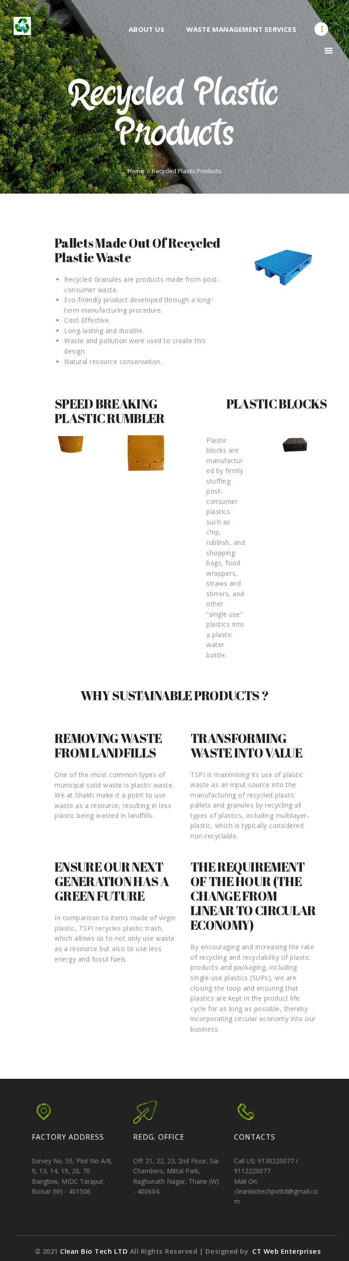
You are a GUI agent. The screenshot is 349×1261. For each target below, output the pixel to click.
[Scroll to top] (332, 1244)
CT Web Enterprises (285, 1251)
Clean (95, 1251)
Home (136, 171)
